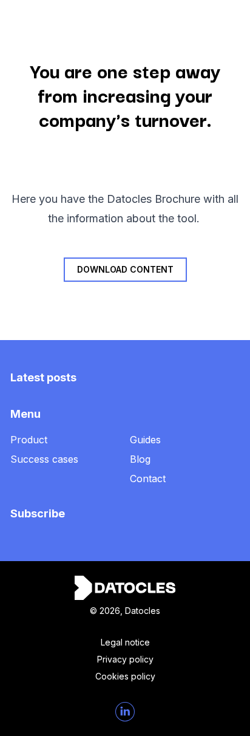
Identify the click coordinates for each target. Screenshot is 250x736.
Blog (140, 459)
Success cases (44, 459)
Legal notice (125, 642)
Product (28, 440)
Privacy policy (125, 659)
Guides (145, 440)
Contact (148, 478)
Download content (125, 269)
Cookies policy (125, 676)
